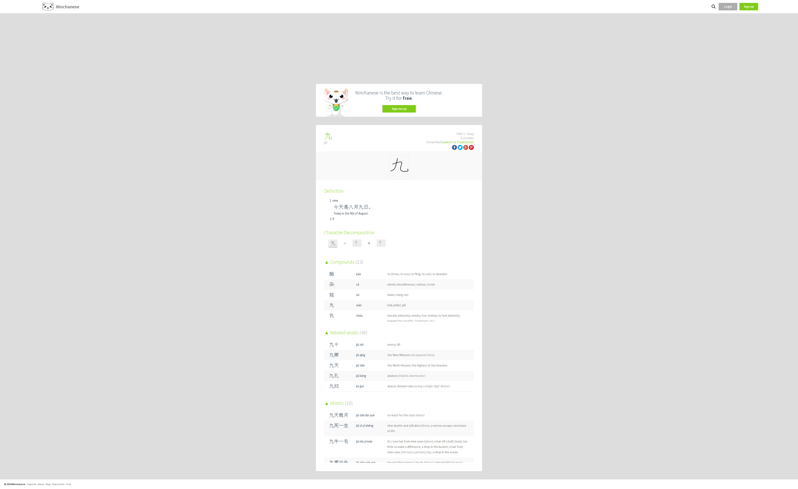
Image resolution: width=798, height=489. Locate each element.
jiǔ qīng (360, 355)
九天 (334, 365)
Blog (48, 484)
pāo (358, 274)
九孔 (334, 375)
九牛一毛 (338, 441)
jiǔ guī (360, 386)
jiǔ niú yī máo (364, 441)
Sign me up (399, 109)
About (41, 484)
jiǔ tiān (360, 365)
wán (359, 305)
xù (357, 295)
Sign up (749, 7)
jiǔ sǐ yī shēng (364, 426)
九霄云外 (338, 462)
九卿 (334, 355)
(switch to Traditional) (458, 142)
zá (357, 284)
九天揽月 (338, 415)
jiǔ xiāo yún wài (365, 462)
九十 (334, 344)
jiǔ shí (359, 345)
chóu (359, 315)
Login (728, 7)
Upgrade (31, 484)
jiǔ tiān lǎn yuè (365, 415)
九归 (334, 386)
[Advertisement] (399, 44)
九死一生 (338, 425)
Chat (68, 484)
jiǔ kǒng (361, 376)
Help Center (58, 484)
